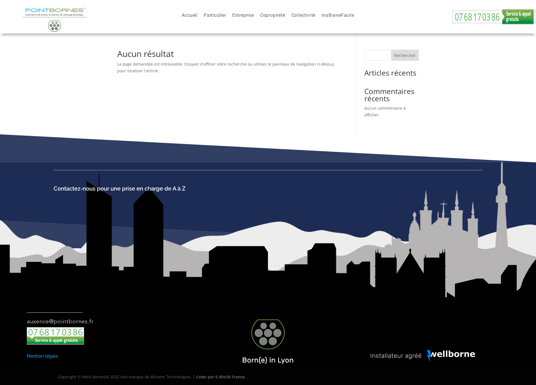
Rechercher (405, 55)
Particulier (215, 15)
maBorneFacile (338, 15)
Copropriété (272, 15)
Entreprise (243, 15)
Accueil (190, 15)
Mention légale (42, 356)
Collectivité (303, 15)
